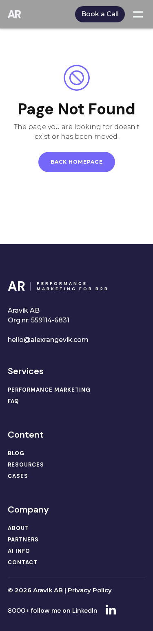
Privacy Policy (90, 590)
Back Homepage (77, 162)
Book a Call (100, 14)
